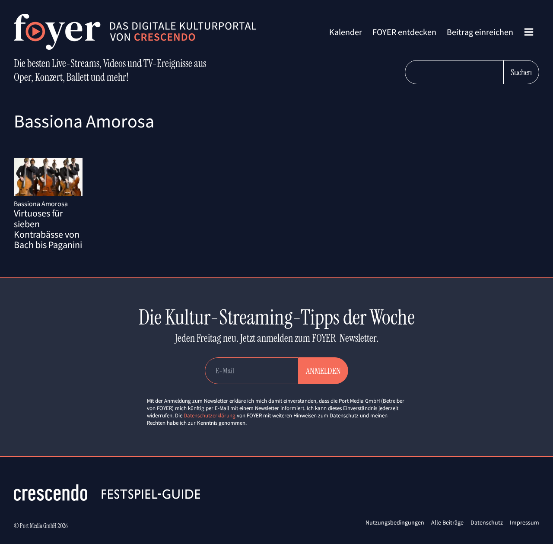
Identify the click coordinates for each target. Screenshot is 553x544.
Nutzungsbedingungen (394, 522)
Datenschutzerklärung (209, 415)
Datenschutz (486, 522)
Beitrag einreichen (480, 31)
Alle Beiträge (447, 522)
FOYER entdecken (404, 31)
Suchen (521, 72)
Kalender (345, 31)
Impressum (524, 522)
